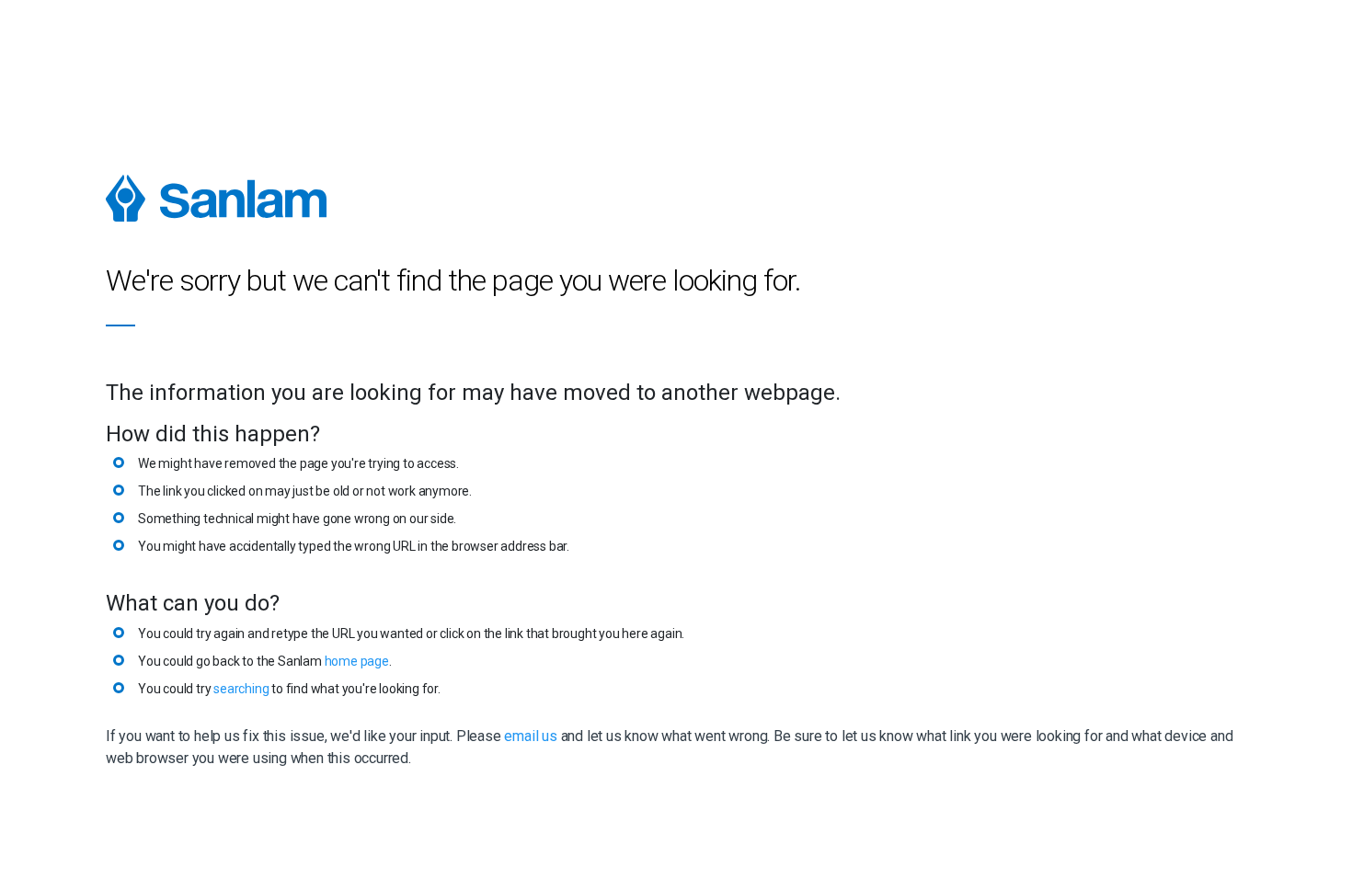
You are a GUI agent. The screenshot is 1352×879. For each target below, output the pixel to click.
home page (357, 661)
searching (241, 688)
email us (530, 736)
